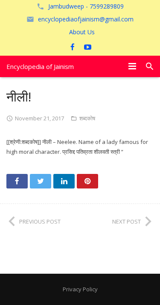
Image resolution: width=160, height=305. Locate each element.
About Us (82, 32)
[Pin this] (87, 181)
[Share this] (17, 181)
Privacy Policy (80, 289)
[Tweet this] (40, 181)
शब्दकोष (87, 118)
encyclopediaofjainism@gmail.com (86, 19)
